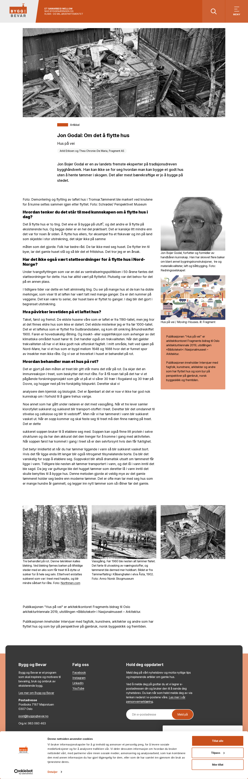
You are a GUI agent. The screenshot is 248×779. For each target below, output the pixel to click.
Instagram (79, 678)
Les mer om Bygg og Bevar (36, 693)
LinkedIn (78, 683)
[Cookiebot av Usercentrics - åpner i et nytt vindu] (23, 772)
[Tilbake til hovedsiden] (19, 11)
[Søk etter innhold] (213, 11)
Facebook (79, 672)
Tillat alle (217, 740)
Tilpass (215, 752)
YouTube (78, 688)
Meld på (182, 714)
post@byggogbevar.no (33, 716)
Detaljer (53, 771)
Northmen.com (70, 583)
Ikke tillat (217, 764)
